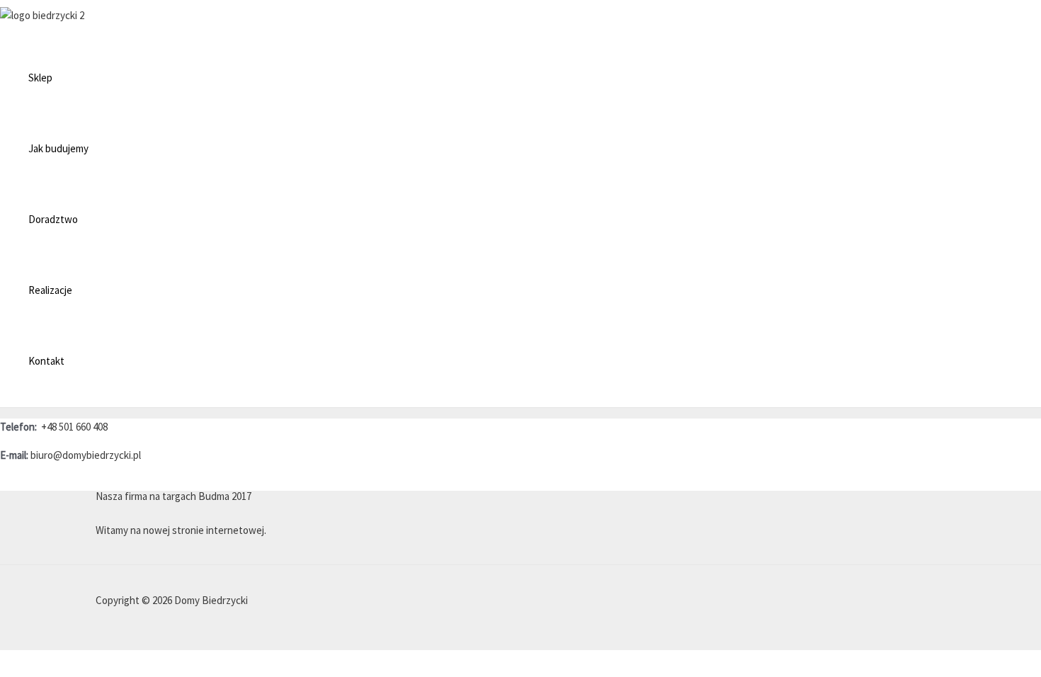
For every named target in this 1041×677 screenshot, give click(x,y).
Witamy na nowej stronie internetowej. (181, 530)
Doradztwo (53, 219)
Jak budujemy (58, 148)
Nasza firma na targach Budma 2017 (173, 496)
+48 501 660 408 (74, 426)
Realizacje (50, 290)
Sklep (40, 77)
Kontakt (46, 361)
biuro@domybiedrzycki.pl (85, 455)
